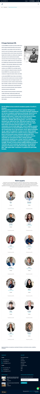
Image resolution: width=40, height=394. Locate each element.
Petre (29, 267)
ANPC (22, 368)
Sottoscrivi (24, 382)
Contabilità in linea (24, 365)
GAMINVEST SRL (32, 391)
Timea (11, 289)
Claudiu (29, 245)
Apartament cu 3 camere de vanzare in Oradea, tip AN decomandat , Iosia (13, 377)
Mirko (11, 202)
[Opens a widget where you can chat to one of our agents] (4, 392)
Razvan (10, 267)
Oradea (8, 379)
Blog (21, 370)
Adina (11, 333)
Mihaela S (29, 333)
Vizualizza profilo (11, 208)
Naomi (29, 289)
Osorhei (8, 384)
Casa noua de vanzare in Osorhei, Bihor (13, 382)
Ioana (11, 245)
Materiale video (23, 362)
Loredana (29, 311)
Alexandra (29, 202)
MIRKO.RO (36, 392)
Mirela (11, 311)
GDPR (22, 367)
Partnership (23, 360)
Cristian (10, 224)
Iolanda (29, 224)
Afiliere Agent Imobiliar (24, 357)
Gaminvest (5, 7)
